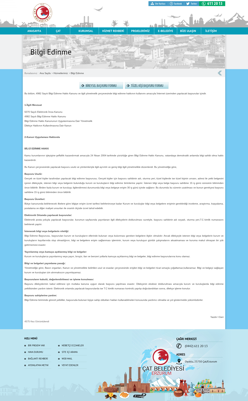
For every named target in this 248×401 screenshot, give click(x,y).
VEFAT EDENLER (70, 365)
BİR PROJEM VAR (36, 345)
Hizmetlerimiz (60, 73)
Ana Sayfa (45, 73)
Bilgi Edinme (77, 73)
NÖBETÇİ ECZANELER (73, 345)
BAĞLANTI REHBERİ (38, 358)
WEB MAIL (67, 358)
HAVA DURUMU (35, 352)
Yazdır (213, 317)
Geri (221, 317)
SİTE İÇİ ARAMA (70, 352)
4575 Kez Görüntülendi (36, 321)
